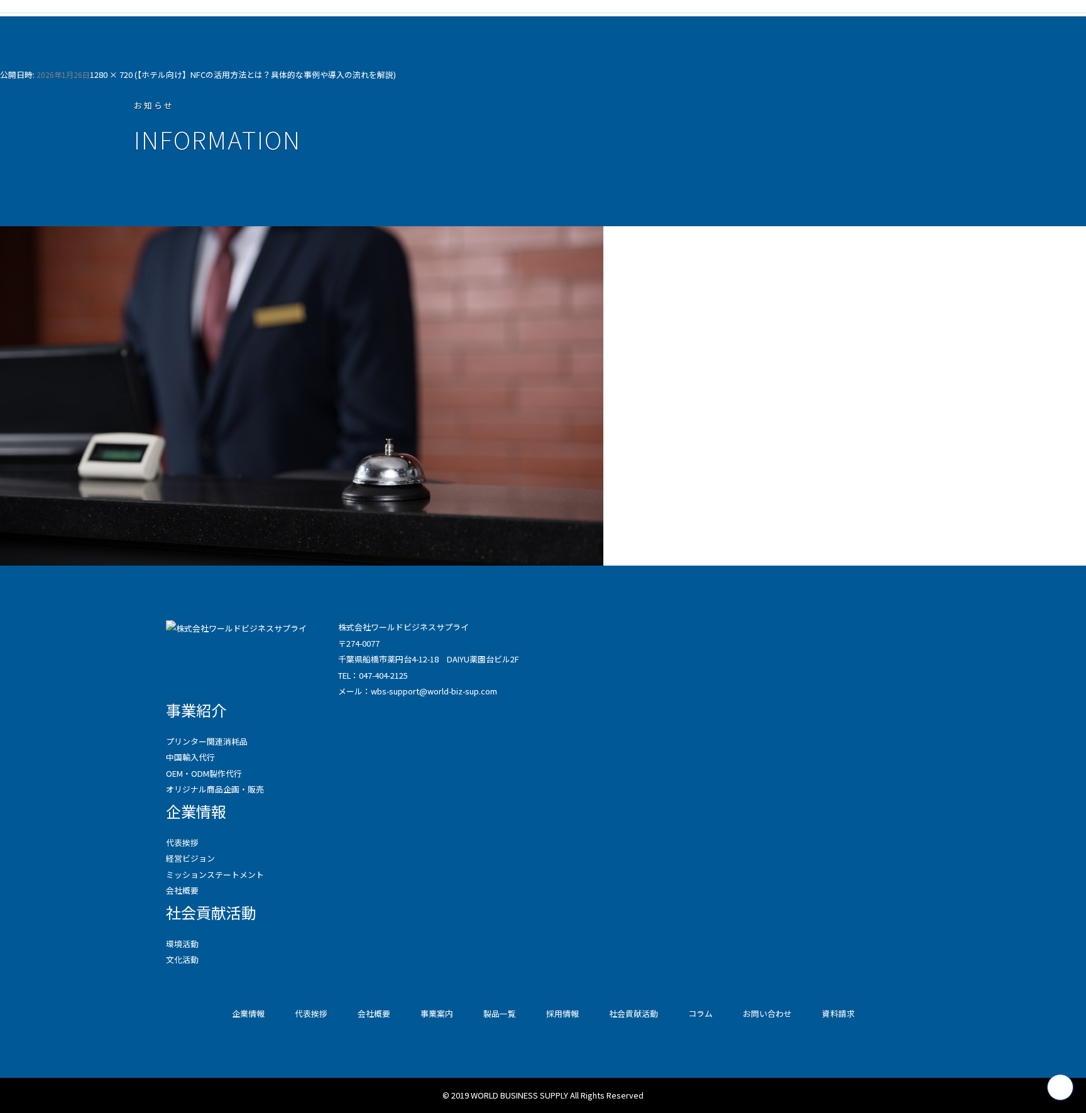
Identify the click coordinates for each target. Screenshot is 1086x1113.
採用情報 (562, 1013)
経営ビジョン (190, 858)
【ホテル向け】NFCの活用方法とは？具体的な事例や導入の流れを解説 (265, 74)
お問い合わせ (767, 1013)
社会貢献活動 (211, 912)
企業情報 (196, 811)
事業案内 (436, 1013)
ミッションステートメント (215, 874)
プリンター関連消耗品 (207, 741)
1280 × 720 (111, 74)
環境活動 (182, 944)
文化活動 (182, 959)
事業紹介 (196, 710)
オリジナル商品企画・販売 (215, 789)
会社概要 (182, 890)
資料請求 (838, 1013)
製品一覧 (499, 1013)
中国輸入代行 (190, 757)
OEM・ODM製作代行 (204, 773)
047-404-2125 (383, 675)
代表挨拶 (182, 842)
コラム (700, 1013)
